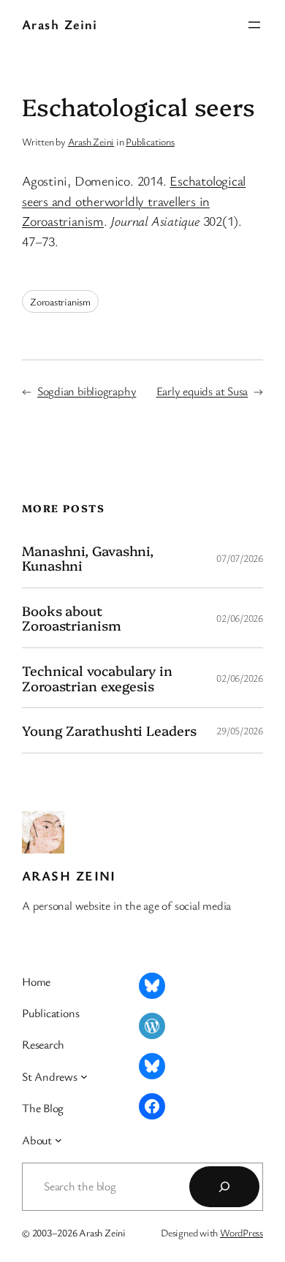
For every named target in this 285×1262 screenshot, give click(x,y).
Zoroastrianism (60, 301)
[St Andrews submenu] (84, 1076)
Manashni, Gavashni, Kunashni (87, 558)
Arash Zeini (60, 24)
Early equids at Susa (202, 391)
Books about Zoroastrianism (71, 618)
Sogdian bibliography (87, 391)
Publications (150, 141)
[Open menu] (254, 25)
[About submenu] (58, 1140)
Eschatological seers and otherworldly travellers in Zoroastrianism (134, 200)
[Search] (224, 1186)
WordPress (241, 1232)
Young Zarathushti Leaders (109, 730)
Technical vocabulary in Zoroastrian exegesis (97, 678)
